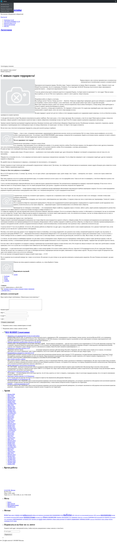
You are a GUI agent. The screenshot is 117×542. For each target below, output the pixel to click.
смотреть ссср (35, 519)
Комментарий (5, 309)
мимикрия (21, 517)
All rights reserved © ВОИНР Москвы (13, 540)
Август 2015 (11, 414)
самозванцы (9, 519)
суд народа (68, 519)
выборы (67, 514)
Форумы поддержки (6, 9)
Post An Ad (4, 17)
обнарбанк (59, 517)
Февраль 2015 (12, 423)
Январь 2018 (11, 397)
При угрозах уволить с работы (16, 359)
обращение (74, 517)
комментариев (13, 505)
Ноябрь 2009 (11, 464)
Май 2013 (10, 450)
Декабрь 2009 (11, 462)
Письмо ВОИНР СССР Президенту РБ (19, 379)
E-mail (3, 316)
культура (8, 517)
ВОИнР (6, 515)
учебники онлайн (84, 519)
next (9, 290)
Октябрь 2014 (12, 428)
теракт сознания (19, 289)
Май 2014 (10, 436)
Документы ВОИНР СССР (12, 21)
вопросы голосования (44, 515)
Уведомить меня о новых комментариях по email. (17, 325)
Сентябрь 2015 (12, 413)
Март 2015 (11, 422)
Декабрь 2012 (11, 457)
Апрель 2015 (11, 420)
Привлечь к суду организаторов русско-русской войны (24, 336)
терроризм (31, 289)
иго (95, 515)
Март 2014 (11, 439)
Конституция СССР (10, 23)
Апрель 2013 (11, 451)
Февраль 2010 (12, 461)
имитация (98, 515)
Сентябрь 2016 (12, 403)
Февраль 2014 (12, 440)
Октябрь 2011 (11, 459)
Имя (2, 312)
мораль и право (29, 517)
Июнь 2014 (11, 434)
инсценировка (106, 515)
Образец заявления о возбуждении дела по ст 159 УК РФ (24, 342)
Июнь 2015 (11, 417)
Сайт (2, 319)
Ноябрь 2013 (11, 444)
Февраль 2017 (12, 400)
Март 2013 (11, 453)
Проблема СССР (9, 20)
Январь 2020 (11, 394)
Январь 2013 (11, 456)
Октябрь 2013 (12, 445)
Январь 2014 (11, 442)
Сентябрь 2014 (12, 430)
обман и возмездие (49, 517)
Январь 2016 (11, 406)
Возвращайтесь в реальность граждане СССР (21, 353)
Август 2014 (11, 431)
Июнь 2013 (11, 448)
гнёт (73, 515)
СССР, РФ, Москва (9, 490)
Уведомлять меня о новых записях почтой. (15, 328)
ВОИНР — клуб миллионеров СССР (18, 384)
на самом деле (38, 517)
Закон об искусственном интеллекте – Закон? (21, 371)
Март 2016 (11, 405)
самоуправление (17, 519)
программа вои (100, 517)
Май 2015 (10, 419)
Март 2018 (11, 396)
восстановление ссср (56, 515)
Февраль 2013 (12, 454)
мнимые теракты (9, 289)
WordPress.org (12, 507)
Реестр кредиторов (9, 24)
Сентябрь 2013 (12, 447)
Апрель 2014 (11, 437)
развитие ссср (108, 517)
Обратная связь (5, 11)
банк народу (12, 515)
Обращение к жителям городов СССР (19, 348)
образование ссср (66, 517)
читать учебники (104, 519)
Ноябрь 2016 (11, 402)
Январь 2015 (11, 425)
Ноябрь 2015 (11, 409)
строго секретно (47, 519)
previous (4, 290)
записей (11, 503)
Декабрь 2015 (11, 408)
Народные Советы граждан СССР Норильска (21, 376)
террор (26, 289)
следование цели (27, 519)
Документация (5, 6)
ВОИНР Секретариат (20, 332)
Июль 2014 (11, 433)
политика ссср (92, 517)
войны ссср (35, 515)
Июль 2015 (11, 416)
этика (15, 521)
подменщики (85, 517)
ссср (40, 519)
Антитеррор (6, 30)
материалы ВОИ (15, 517)
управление (75, 519)
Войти (9, 502)
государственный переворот (87, 515)
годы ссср (77, 515)
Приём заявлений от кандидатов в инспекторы (21, 365)
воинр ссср (19, 515)
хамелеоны (92, 519)
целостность (98, 519)
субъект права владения (58, 519)
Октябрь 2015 (12, 411)
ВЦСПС (6, 26)
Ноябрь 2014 (11, 427)
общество (80, 517)
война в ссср (27, 515)
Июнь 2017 (11, 399)
